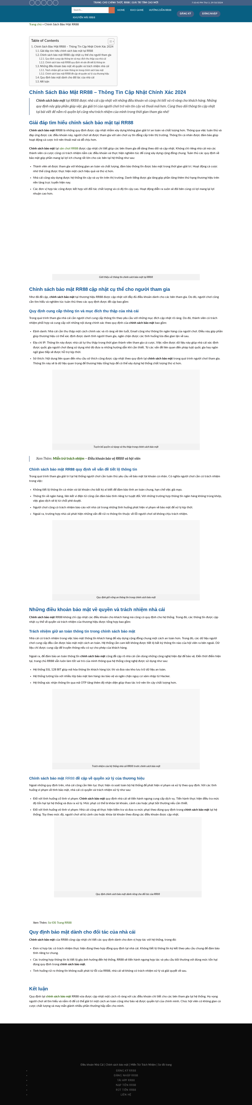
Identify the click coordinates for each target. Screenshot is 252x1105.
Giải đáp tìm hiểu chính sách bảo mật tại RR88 (66, 51)
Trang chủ (35, 24)
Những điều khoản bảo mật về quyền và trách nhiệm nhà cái (74, 66)
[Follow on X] (38, 2)
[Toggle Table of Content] (109, 41)
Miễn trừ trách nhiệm (68, 458)
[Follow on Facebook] (32, 2)
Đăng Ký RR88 (126, 1070)
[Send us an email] (43, 2)
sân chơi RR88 (69, 148)
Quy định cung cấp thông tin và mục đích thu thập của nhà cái (75, 59)
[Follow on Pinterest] (49, 2)
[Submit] (112, 10)
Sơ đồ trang (165, 1064)
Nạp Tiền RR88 (126, 1085)
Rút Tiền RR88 (126, 1090)
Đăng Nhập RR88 (126, 1075)
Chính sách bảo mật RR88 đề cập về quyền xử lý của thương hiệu (77, 74)
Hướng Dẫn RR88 (160, 10)
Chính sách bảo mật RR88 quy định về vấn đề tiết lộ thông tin (75, 62)
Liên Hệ (126, 1094)
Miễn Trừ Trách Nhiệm (143, 1064)
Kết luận (44, 81)
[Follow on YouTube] (55, 2)
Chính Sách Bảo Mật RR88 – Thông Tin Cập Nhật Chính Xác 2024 (73, 46)
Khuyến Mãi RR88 (84, 17)
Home (121, 10)
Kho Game (137, 10)
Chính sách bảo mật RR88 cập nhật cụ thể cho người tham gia (75, 55)
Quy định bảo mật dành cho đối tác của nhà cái (67, 77)
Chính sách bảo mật (117, 1064)
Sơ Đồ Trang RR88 (60, 922)
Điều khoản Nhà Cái (92, 1064)
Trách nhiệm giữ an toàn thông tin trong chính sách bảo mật (74, 70)
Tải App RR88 (126, 1080)
